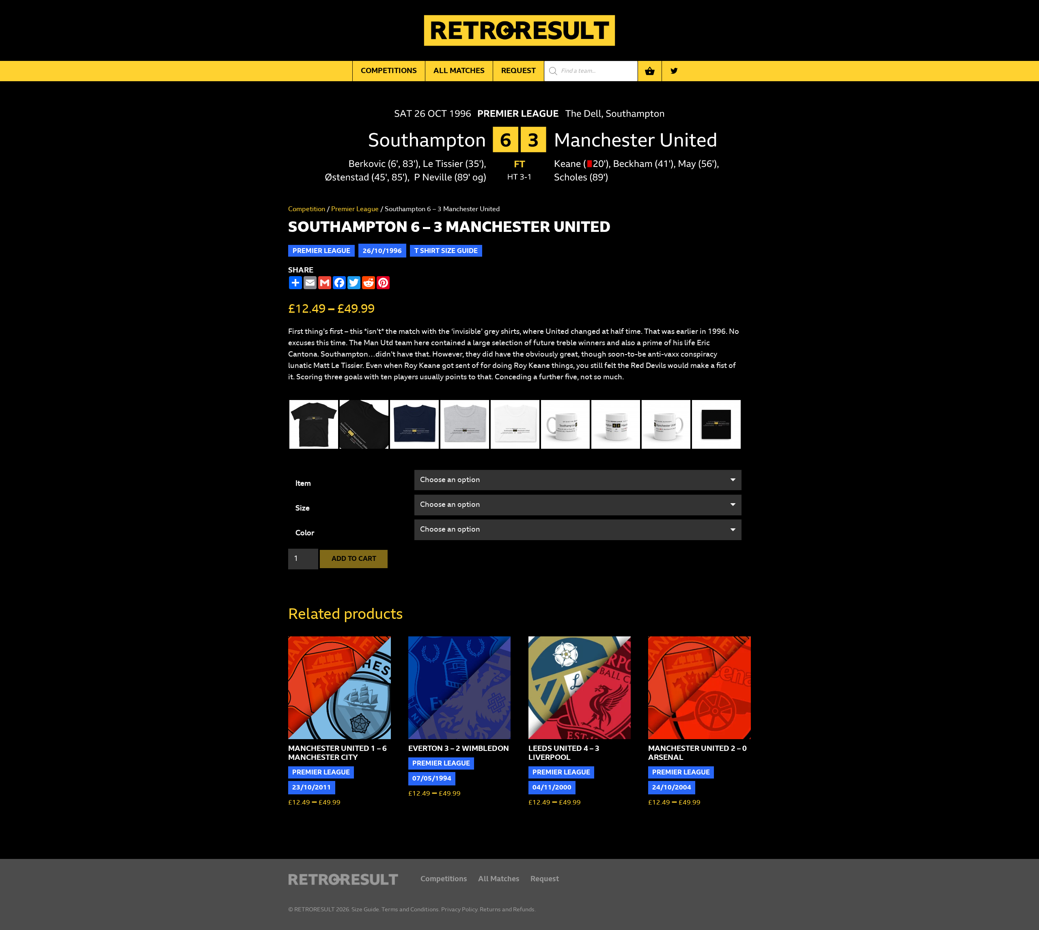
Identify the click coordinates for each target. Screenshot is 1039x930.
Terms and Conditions (410, 909)
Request (544, 879)
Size (302, 508)
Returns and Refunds (507, 909)
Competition (306, 209)
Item (303, 483)
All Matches (499, 879)
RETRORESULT (314, 909)
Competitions (443, 879)
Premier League (355, 209)
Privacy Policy (459, 909)
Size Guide (365, 909)
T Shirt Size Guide (446, 251)
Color (304, 533)
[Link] (343, 879)
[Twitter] (674, 71)
